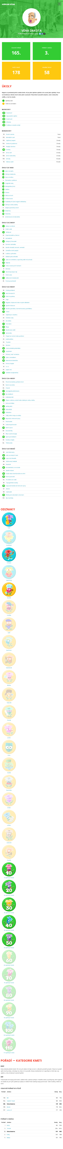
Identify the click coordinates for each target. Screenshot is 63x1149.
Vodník (9, 773)
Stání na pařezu (10, 296)
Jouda (8, 737)
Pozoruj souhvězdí (11, 281)
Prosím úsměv (10, 134)
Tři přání (8, 342)
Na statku (8, 321)
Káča (8, 1125)
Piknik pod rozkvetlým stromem (15, 495)
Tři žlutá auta (9, 198)
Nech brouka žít (10, 293)
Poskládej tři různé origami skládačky (15, 201)
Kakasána (8, 412)
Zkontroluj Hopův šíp (11, 272)
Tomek (9, 1128)
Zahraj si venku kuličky (11, 205)
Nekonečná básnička (12, 360)
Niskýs (8, 1137)
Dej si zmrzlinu (9, 177)
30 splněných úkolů (9, 912)
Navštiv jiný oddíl (10, 330)
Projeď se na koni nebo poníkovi (15, 336)
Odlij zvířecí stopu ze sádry (13, 415)
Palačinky (8, 214)
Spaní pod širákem (11, 437)
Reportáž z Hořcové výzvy (13, 418)
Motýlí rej (7, 211)
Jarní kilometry (10, 452)
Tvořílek (9, 615)
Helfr (9, 633)
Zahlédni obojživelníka (12, 373)
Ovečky (8, 149)
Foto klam (8, 324)
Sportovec (9, 650)
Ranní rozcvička (10, 385)
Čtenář (8, 388)
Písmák (9, 720)
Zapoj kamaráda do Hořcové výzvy (16, 486)
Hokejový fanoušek (11, 241)
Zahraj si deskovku (10, 174)
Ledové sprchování (11, 424)
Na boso (8, 269)
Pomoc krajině (10, 363)
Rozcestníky (9, 431)
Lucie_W (9, 1110)
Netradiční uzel (10, 137)
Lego (7, 299)
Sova (9, 755)
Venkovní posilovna (11, 143)
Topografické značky (12, 483)
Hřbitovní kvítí (9, 195)
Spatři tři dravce (10, 305)
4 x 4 (7, 366)
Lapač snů (9, 369)
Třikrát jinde (9, 443)
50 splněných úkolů (9, 947)
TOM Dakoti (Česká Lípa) (28, 33)
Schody (8, 159)
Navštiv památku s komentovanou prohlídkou (19, 308)
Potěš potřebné (10, 290)
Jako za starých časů (12, 455)
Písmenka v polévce (11, 180)
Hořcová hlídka (10, 403)
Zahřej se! (8, 232)
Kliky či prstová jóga (11, 434)
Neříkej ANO (9, 406)
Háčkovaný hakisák (11, 461)
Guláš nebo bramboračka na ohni (15, 473)
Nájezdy (8, 263)
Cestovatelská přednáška (13, 348)
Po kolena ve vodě (11, 480)
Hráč (9, 528)
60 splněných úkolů (9, 965)
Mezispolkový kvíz (10, 186)
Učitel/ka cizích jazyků (12, 250)
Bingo (7, 327)
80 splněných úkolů (9, 1000)
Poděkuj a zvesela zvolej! (13, 125)
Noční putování (10, 476)
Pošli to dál (9, 229)
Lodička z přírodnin (11, 253)
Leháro (9, 825)
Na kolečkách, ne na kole (13, 467)
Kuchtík (9, 598)
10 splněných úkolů (9, 877)
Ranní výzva (9, 428)
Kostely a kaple (10, 440)
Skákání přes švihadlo (12, 256)
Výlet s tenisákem (11, 357)
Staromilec (9, 790)
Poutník (9, 860)
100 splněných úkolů (9, 1035)
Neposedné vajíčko (11, 116)
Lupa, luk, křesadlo (11, 458)
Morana (8, 345)
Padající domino (10, 146)
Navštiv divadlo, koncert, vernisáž (15, 247)
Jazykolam (9, 351)
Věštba (7, 189)
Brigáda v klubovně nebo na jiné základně (17, 302)
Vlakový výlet (10, 162)
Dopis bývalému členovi (12, 235)
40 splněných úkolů (9, 930)
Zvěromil (9, 842)
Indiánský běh (10, 397)
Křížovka (8, 122)
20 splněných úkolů (9, 895)
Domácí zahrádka (11, 244)
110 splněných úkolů (9, 1052)
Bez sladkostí (9, 394)
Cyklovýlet (9, 492)
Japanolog (9, 580)
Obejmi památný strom (12, 208)
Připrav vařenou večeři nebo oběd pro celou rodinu (20, 400)
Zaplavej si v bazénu (11, 315)
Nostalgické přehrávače (12, 391)
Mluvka (9, 685)
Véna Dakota (11, 1104)
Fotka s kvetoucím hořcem (13, 266)
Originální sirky (9, 183)
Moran (8, 1107)
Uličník (8, 489)
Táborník (9, 703)
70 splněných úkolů (9, 982)
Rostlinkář (9, 545)
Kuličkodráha (9, 339)
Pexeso (7, 192)
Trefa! (7, 312)
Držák (8, 807)
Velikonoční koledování (12, 278)
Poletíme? (9, 113)
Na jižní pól (9, 119)
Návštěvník (9, 668)
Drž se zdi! (9, 152)
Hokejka (9, 563)
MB (7, 1098)
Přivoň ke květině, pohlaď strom (15, 382)
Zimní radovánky (11, 156)
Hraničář (8, 464)
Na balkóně (9, 238)
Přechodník (9, 421)
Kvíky (8, 1134)
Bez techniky (9, 498)
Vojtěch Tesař (11, 1101)
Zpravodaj (8, 333)
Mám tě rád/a (9, 171)
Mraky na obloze (10, 226)
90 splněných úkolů (9, 1017)
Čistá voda (9, 275)
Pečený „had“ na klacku (12, 354)
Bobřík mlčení (10, 470)
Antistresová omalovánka (12, 217)
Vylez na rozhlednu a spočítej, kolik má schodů (19, 259)
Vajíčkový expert (11, 140)
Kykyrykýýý (9, 409)
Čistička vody (9, 318)
